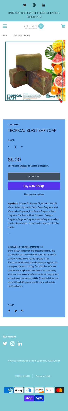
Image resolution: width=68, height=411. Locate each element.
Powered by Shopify (43, 376)
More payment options (34, 194)
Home (5, 35)
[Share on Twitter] (16, 311)
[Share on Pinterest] (22, 311)
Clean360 (13, 124)
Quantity (11, 140)
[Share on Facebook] (10, 311)
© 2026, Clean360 (22, 376)
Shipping (23, 165)
